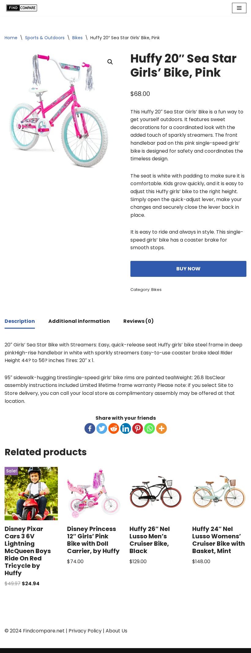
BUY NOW (188, 268)
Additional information (79, 321)
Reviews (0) (138, 321)
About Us (116, 630)
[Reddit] (113, 428)
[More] (161, 428)
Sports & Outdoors (45, 38)
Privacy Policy (85, 630)
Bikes (77, 38)
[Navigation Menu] (239, 8)
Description (20, 321)
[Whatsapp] (149, 428)
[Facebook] (89, 428)
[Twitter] (101, 428)
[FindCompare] (23, 8)
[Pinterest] (137, 428)
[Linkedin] (125, 428)
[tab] (20, 322)
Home (11, 38)
